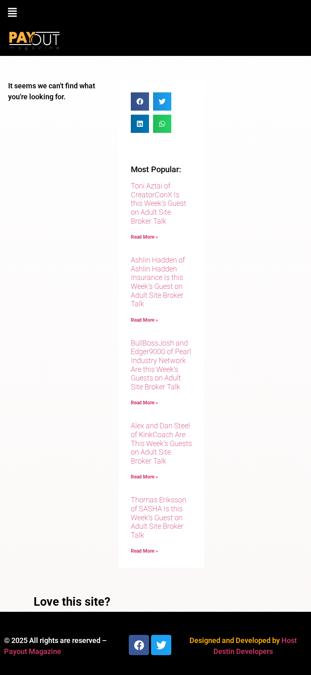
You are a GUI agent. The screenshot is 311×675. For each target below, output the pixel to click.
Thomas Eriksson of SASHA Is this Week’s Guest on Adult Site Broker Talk (158, 517)
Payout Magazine (32, 651)
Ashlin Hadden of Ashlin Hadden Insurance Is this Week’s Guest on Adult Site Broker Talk (158, 282)
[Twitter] (161, 645)
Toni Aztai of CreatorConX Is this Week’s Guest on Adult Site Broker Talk (158, 203)
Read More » (144, 237)
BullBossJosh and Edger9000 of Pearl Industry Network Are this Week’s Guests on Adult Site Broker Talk (161, 365)
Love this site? (72, 602)
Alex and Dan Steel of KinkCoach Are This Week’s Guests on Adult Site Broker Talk (161, 443)
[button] (155, 13)
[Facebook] (139, 645)
